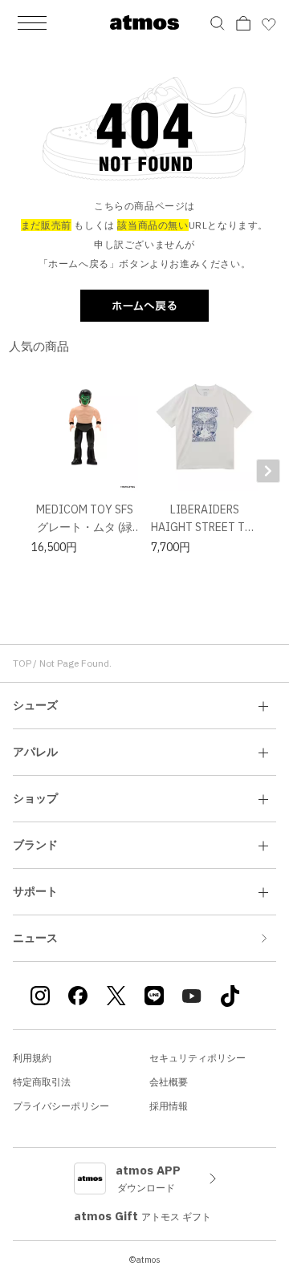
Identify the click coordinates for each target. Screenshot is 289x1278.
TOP (22, 663)
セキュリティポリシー (197, 1058)
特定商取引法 (42, 1082)
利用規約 (32, 1058)
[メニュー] (32, 22)
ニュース (35, 938)
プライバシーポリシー (61, 1106)
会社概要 (168, 1082)
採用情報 (168, 1106)
